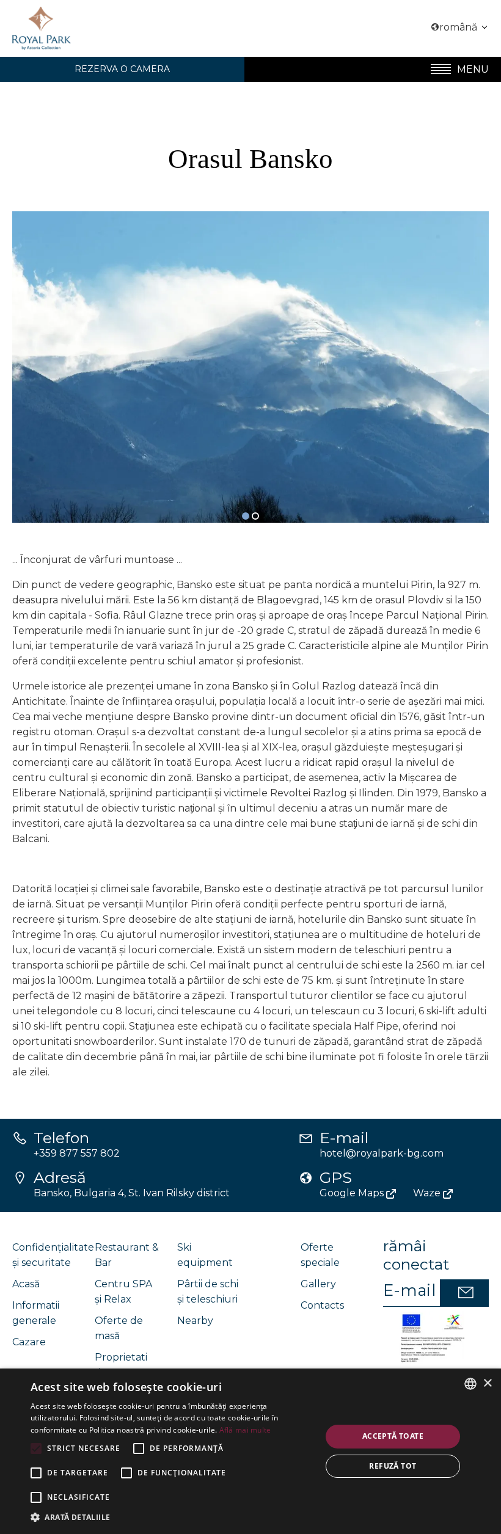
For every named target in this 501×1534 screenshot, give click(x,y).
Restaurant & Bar (127, 1254)
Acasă (26, 1284)
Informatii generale (35, 1313)
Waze (428, 1193)
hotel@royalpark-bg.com (382, 1153)
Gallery (318, 1284)
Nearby (195, 1320)
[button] (245, 516)
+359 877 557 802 (77, 1153)
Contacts (322, 1305)
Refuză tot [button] (392, 1466)
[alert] (250, 1451)
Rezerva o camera (122, 69)
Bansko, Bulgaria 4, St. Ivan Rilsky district (132, 1193)
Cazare (29, 1342)
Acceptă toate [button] (392, 1436)
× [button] (487, 1383)
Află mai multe (245, 1430)
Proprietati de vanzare (122, 1364)
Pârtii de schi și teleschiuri (207, 1291)
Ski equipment (205, 1254)
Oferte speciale (320, 1254)
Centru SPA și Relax (123, 1291)
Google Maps (353, 1193)
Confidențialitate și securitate (53, 1254)
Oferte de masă (119, 1328)
